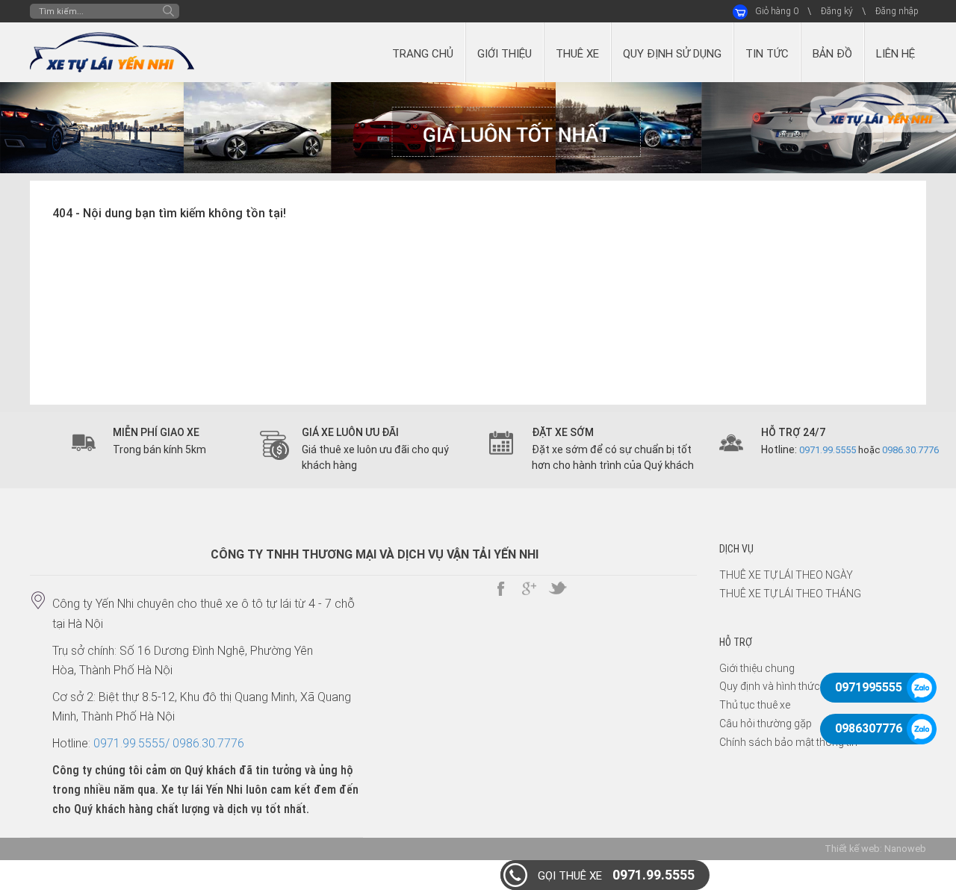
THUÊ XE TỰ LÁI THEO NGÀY (786, 575)
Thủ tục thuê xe (754, 705)
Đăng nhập (897, 11)
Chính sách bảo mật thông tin (788, 742)
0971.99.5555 (616, 875)
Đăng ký (837, 11)
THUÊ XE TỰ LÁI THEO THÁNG (790, 594)
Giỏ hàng (776, 11)
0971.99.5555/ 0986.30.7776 (168, 743)
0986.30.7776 (910, 449)
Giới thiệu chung (757, 668)
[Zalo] (922, 688)
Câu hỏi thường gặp (765, 723)
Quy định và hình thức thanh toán (796, 686)
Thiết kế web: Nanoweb (875, 848)
